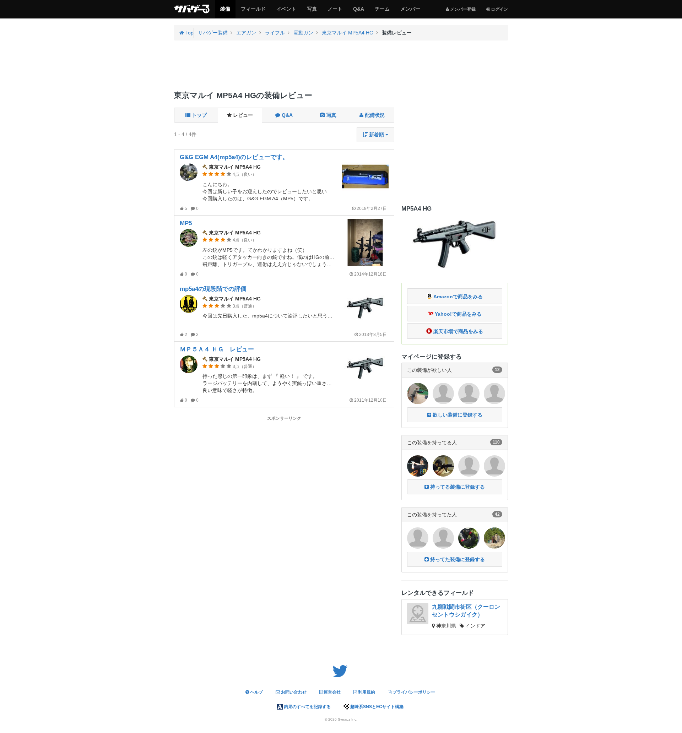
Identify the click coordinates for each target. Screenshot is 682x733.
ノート (334, 12)
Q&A (358, 12)
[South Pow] (469, 538)
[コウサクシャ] (443, 538)
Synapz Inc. (347, 719)
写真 (312, 12)
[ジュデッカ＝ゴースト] (417, 538)
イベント (286, 12)
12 (497, 369)
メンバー (410, 12)
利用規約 (366, 692)
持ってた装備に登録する (457, 559)
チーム (382, 12)
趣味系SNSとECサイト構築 (376, 706)
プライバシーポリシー (413, 692)
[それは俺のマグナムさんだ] (469, 393)
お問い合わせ (293, 692)
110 (496, 442)
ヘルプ (256, 692)
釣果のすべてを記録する (307, 706)
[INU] (494, 393)
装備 (225, 12)
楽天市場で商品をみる (457, 331)
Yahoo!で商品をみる (457, 314)
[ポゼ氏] (494, 465)
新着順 (376, 134)
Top (189, 33)
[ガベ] (443, 465)
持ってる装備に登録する (457, 487)
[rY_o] (443, 393)
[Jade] (417, 393)
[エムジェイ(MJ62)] (417, 465)
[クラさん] (494, 538)
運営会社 (332, 692)
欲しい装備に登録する (456, 415)
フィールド (253, 12)
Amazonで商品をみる (457, 296)
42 (497, 514)
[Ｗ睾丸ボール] (469, 465)
